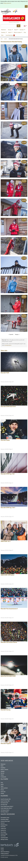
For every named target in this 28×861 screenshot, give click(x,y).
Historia (2, 775)
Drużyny (2, 789)
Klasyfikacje (3, 767)
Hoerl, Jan (3, 823)
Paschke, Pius (3, 830)
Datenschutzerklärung (5, 851)
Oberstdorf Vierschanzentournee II (9, 608)
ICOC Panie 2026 (4, 804)
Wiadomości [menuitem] (3, 29)
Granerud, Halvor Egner (5, 821)
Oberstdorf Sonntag (5, 710)
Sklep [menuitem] (2, 35)
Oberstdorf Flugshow (6, 743)
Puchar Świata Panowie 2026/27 (7, 806)
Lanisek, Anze (3, 828)
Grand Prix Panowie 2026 (5, 799)
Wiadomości (3, 764)
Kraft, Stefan (3, 826)
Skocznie (2, 773)
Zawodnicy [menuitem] (3, 32)
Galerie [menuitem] (9, 32)
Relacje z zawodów (4, 769)
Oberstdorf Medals (5, 440)
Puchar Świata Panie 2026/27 (6, 808)
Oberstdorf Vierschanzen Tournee (9, 642)
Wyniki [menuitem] (15, 29)
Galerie (5, 38)
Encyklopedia (3, 777)
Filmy (2, 782)
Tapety (2, 786)
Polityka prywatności (7, 3)
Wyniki (2, 766)
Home (1, 38)
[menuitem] (25, 25)
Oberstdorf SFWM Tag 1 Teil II (8, 507)
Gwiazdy (2, 793)
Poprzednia (11, 334)
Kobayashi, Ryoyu (4, 825)
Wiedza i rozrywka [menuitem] (17, 32)
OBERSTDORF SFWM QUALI (7, 575)
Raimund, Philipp (4, 834)
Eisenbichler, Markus (5, 819)
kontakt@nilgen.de (8, 345)
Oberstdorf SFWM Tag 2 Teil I (8, 474)
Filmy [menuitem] (25, 32)
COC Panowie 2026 (4, 802)
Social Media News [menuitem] (10, 35)
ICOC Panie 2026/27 (5, 812)
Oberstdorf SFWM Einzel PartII (8, 406)
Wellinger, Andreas (4, 839)
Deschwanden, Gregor (5, 817)
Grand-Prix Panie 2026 (5, 801)
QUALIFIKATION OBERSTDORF (8, 676)
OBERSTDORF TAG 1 (6, 541)
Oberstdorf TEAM (5, 373)
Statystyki (2, 771)
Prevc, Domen (3, 832)
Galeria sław (3, 791)
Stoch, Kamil (3, 835)
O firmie (2, 850)
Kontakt (2, 848)
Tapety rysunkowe (4, 788)
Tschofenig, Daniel (4, 837)
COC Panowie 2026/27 (5, 810)
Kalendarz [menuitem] (22, 29)
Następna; (17, 334)
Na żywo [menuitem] (9, 29)
